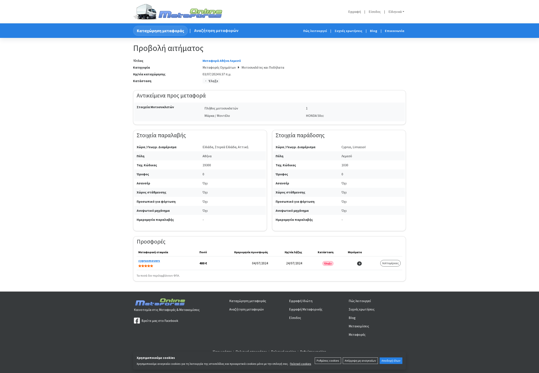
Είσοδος (375, 11)
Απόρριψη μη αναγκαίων (360, 360)
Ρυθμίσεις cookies (328, 360)
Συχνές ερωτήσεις (348, 31)
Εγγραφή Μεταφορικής (305, 309)
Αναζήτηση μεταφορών (216, 30)
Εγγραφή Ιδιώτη (300, 301)
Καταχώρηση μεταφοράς (160, 30)
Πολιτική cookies (300, 364)
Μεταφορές (357, 334)
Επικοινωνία (394, 31)
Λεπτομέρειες (390, 263)
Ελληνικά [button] (395, 11)
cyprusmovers (149, 260)
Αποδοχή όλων (391, 360)
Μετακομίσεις (359, 326)
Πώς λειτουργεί (315, 31)
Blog (373, 31)
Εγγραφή (354, 11)
